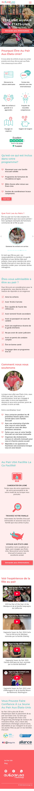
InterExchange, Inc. (27, 785)
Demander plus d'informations (17, 31)
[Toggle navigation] (30, 2)
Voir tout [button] (6, 199)
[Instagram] (6, 771)
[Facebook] (13, 771)
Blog (5, 763)
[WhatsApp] (21, 771)
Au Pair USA (8, 760)
